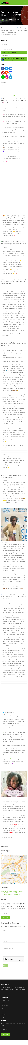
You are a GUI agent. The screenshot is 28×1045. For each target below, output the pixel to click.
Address (5, 44)
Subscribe (5, 917)
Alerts (4, 47)
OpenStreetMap (19, 883)
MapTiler (14, 883)
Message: (5, 945)
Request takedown (7, 55)
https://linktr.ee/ (16, 894)
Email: (4, 937)
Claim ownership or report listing (10, 52)
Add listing (4, 1014)
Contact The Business (8, 49)
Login (3, 1017)
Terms (3, 1003)
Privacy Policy (5, 1005)
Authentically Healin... (15, 873)
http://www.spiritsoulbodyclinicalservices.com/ (12, 891)
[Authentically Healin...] (14, 870)
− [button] (3, 859)
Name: (4, 930)
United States (9, 19)
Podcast (5, 85)
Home (2, 19)
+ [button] (3, 857)
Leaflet (10, 883)
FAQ (3, 1008)
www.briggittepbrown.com (12, 758)
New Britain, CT (18, 19)
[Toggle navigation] (25, 3)
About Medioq (5, 1000)
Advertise (4, 1012)
